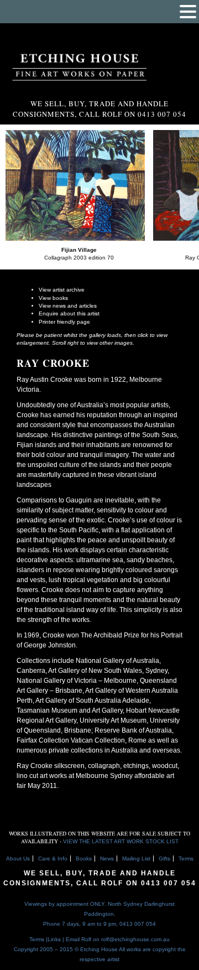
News (107, 858)
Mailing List (136, 858)
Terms (186, 858)
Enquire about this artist (69, 313)
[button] (188, 11)
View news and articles (68, 306)
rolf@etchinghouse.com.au (135, 939)
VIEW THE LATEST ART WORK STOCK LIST (121, 841)
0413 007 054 (168, 883)
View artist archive (62, 290)
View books (53, 298)
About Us (18, 858)
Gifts (164, 858)
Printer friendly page (64, 322)
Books (84, 858)
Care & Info (52, 858)
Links (54, 939)
